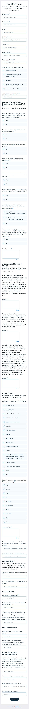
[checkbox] (14, 71)
